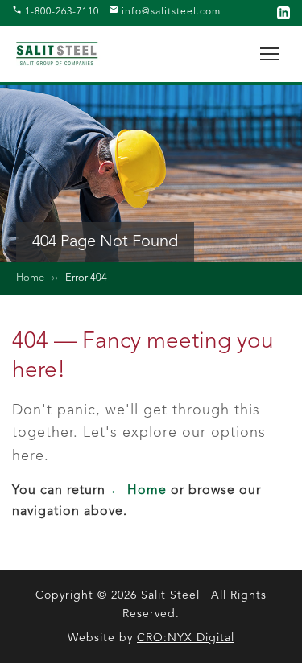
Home (30, 278)
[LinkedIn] (283, 12)
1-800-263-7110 (60, 12)
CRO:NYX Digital (185, 638)
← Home (138, 490)
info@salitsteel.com (169, 12)
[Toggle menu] (270, 54)
